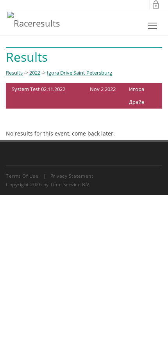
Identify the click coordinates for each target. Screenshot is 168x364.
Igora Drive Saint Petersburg (79, 72)
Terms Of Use (22, 176)
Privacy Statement (71, 176)
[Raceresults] (34, 22)
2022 (34, 72)
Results (14, 72)
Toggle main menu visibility (152, 25)
